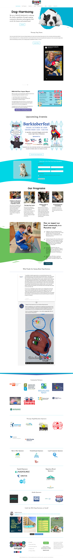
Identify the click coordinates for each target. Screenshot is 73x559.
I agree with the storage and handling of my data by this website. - (50, 176)
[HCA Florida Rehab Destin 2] (25, 86)
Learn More (36, 43)
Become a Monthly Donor (23, 109)
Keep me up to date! (41, 178)
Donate (22, 24)
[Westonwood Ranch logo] (43, 393)
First (39, 165)
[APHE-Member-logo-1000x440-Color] (29, 390)
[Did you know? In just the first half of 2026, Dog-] (16, 524)
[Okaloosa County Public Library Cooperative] (57, 398)
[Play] (26, 363)
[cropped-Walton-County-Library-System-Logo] (15, 410)
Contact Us (31, 548)
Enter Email (40, 169)
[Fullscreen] (52, 363)
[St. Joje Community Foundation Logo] (15, 438)
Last (51, 165)
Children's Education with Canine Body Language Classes (15, 202)
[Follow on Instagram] (18, 552)
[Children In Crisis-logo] (57, 390)
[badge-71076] (15, 385)
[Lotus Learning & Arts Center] (15, 404)
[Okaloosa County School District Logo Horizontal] (43, 400)
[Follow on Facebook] (14, 552)
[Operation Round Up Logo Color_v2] (57, 429)
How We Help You (33, 546)
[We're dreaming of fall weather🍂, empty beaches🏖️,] (29, 524)
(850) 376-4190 (46, 550)
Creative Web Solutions (50, 557)
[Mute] (50, 363)
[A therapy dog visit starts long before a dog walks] (43, 524)
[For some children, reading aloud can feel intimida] (57, 524)
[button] (39, 339)
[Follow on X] (16, 552)
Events (30, 542)
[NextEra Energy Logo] (29, 427)
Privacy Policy (41, 176)
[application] (39, 339)
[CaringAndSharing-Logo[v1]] (29, 404)
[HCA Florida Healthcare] (29, 443)
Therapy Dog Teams (29, 205)
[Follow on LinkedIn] (20, 552)
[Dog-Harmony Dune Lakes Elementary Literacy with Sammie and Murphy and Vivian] (25, 66)
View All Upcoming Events (36, 154)
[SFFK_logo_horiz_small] (15, 426)
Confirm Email (53, 169)
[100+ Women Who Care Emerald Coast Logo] (43, 432)
